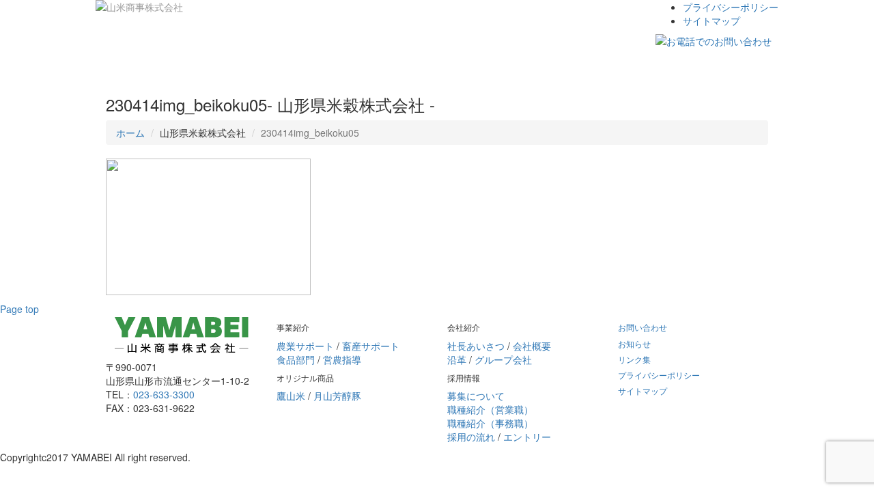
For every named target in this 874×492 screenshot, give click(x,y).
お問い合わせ (408, 65)
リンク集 (634, 359)
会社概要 (532, 346)
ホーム (130, 132)
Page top (19, 309)
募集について (476, 395)
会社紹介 (281, 65)
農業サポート (305, 346)
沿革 (456, 359)
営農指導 (342, 359)
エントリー (527, 436)
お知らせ (634, 343)
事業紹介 (135, 65)
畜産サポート (370, 346)
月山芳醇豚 (337, 395)
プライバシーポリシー (730, 7)
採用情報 (340, 65)
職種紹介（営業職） (490, 409)
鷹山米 (291, 395)
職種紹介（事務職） (490, 423)
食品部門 (296, 359)
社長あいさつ (476, 346)
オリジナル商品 (208, 65)
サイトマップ (711, 20)
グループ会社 (503, 359)
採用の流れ (471, 436)
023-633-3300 (164, 394)
